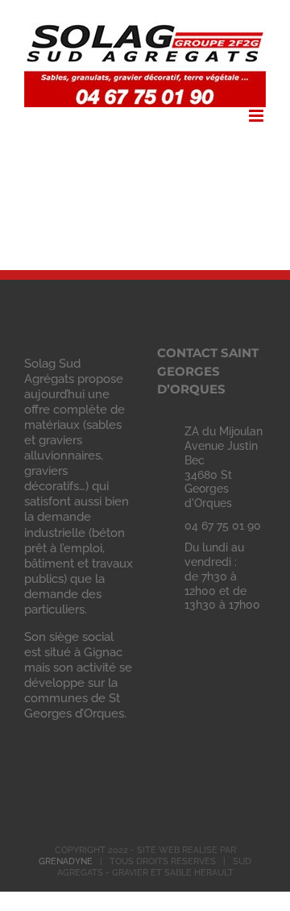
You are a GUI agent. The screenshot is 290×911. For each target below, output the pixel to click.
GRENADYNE (66, 861)
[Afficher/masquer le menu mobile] (257, 115)
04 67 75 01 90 (222, 525)
